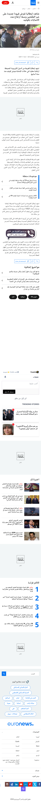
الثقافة (17, 751)
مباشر (5, 3)
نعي (13, 708)
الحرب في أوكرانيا (30, 698)
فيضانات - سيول (12, 714)
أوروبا (37, 737)
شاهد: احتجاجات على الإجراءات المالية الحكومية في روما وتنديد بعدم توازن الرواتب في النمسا (23, 280)
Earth (17, 741)
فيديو (37, 755)
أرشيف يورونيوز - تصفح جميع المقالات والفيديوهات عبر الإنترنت (11, 762)
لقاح (13, 297)
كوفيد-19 (34, 297)
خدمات (37, 770)
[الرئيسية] (38, 9)
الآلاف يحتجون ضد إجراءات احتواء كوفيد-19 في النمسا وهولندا (23, 197)
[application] (20, 36)
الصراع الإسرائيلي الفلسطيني (20, 692)
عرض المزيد (35, 776)
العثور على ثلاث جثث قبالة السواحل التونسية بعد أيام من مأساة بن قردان (23, 288)
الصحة (17, 746)
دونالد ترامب (30, 703)
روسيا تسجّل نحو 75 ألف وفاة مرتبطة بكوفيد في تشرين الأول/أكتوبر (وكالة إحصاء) (23, 182)
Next (37, 746)
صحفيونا (36, 760)
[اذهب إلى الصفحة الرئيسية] (33, 2)
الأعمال (37, 741)
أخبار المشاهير (25, 708)
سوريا (8, 703)
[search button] (4, 673)
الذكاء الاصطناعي (28, 714)
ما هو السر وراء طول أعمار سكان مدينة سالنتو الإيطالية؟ (24, 273)
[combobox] (20, 673)
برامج (17, 755)
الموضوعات (36, 732)
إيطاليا (23, 9)
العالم (29, 9)
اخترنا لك (34, 479)
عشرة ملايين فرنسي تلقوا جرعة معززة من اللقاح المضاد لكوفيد (23, 189)
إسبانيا (19, 703)
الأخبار (34, 9)
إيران (17, 698)
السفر (38, 751)
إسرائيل (7, 698)
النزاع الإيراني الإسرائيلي (20, 687)
